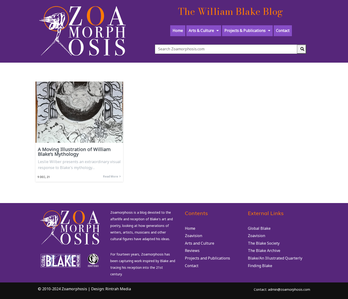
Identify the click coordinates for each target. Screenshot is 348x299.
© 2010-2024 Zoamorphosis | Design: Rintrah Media (84, 288)
